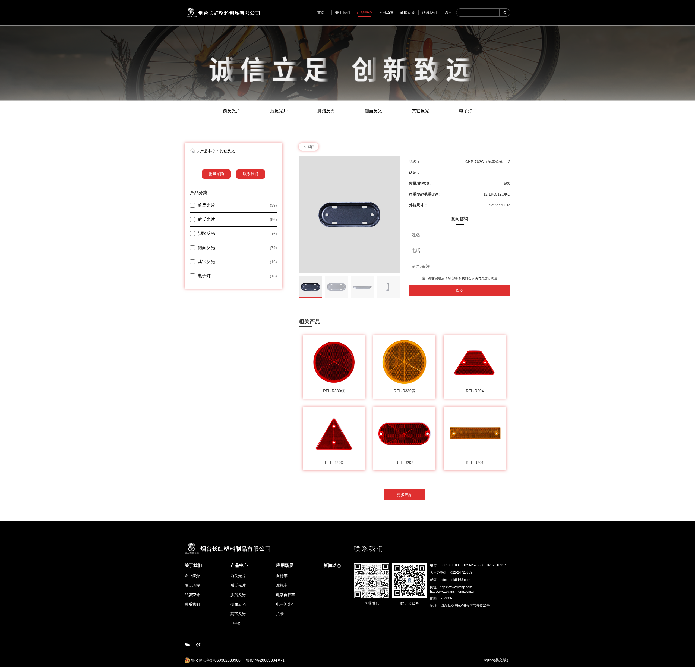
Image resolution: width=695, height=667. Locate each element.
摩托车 (282, 585)
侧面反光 (373, 111)
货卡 (280, 614)
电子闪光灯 (285, 604)
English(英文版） (495, 660)
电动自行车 (285, 595)
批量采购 (216, 174)
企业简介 (192, 576)
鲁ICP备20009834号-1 (265, 660)
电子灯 (465, 111)
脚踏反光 (326, 111)
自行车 (282, 576)
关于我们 (342, 12)
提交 (459, 290)
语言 (448, 12)
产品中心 (364, 12)
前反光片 (231, 111)
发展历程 (192, 585)
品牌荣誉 (192, 595)
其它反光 (420, 111)
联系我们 (429, 12)
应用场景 (386, 12)
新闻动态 (407, 12)
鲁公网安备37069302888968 (216, 660)
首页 (321, 12)
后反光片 (279, 111)
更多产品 (404, 495)
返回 (310, 147)
